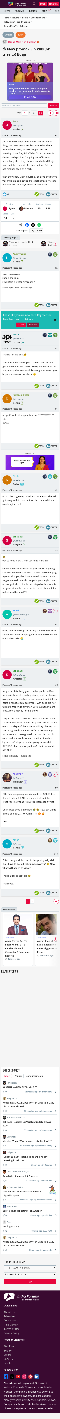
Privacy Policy (11, 1333)
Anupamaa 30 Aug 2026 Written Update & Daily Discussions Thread (28, 1104)
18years (12, 208)
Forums (19, 11)
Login (43, 4)
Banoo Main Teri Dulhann (22, 41)
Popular (18, 1075)
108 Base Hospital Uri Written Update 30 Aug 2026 (27, 1123)
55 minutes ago (31, 1130)
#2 (56, 267)
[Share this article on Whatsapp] (39, 225)
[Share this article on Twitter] (33, 225)
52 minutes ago (33, 1180)
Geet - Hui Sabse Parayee (18, 1171)
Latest (7, 1075)
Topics (33, 11)
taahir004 (47, 1180)
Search (53, 105)
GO (40, 113)
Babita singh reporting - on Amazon (22, 1210)
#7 (56, 624)
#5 (56, 490)
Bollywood (11, 1137)
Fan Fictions (12, 1083)
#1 (56, 135)
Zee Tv (8, 1350)
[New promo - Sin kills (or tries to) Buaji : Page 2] (50, 113)
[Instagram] (24, 1376)
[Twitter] (12, 1376)
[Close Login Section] (55, 320)
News (7, 11)
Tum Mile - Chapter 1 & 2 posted (20, 1176)
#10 (56, 853)
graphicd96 (47, 1091)
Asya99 (48, 1231)
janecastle (47, 1250)
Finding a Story (11, 1226)
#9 (56, 787)
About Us (9, 1312)
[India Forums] (17, 4)
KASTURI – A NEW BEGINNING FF (20, 1087)
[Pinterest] (30, 1376)
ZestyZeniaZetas (44, 1199)
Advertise (9, 1316)
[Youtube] (18, 1376)
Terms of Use (12, 1329)
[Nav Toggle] (3, 4)
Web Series (12, 1206)
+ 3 (55, 611)
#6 (56, 550)
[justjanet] (5, 208)
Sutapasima (46, 1111)
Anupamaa (12, 1098)
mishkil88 (47, 1215)
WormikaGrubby (44, 1145)
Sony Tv (8, 1359)
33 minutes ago (27, 1199)
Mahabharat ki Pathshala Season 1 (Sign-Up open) (22, 1193)
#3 (56, 348)
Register (53, 4)
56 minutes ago (27, 1145)
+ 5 (55, 774)
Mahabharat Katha (15, 1187)
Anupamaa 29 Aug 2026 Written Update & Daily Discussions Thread (28, 1243)
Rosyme (48, 1165)
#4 (56, 408)
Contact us (10, 1320)
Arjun (9, 1222)
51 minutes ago (32, 1091)
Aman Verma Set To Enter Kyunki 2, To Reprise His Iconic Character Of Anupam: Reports (17, 948)
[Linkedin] (36, 1376)
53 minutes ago (31, 1111)
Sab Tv (8, 1363)
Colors (7, 1354)
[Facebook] (6, 1376)
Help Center (11, 1324)
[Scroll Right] (55, 244)
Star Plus (9, 1346)
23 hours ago (34, 1215)
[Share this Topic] (21, 225)
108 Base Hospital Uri (16, 1117)
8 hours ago (37, 1231)
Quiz (44, 11)
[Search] (34, 4)
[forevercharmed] (21, 208)
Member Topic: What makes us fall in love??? (27, 1141)
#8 (56, 685)
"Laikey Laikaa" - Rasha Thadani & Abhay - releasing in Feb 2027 (26, 1158)
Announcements (34, 1075)
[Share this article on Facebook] (27, 225)
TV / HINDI (9, 938)
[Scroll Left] (4, 244)
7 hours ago (36, 1165)
